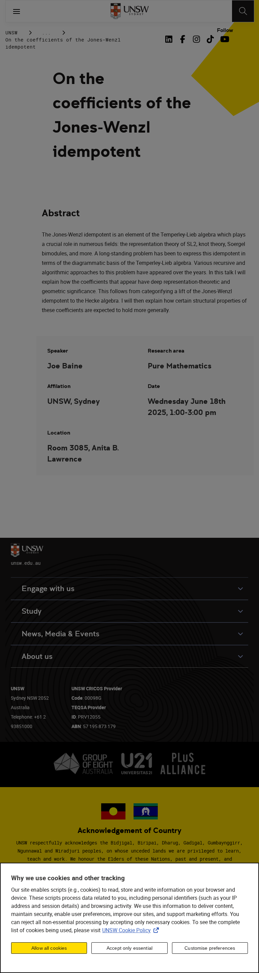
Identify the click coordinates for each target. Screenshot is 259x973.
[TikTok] (210, 39)
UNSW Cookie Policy (132, 930)
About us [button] (37, 656)
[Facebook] (182, 39)
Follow (225, 30)
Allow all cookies (49, 948)
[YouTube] (224, 39)
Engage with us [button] (48, 588)
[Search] (243, 11)
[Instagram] (196, 39)
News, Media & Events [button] (60, 634)
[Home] (130, 11)
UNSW (11, 32)
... (46, 32)
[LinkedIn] (170, 39)
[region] (129, 918)
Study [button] (31, 611)
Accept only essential (129, 948)
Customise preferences (209, 948)
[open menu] (16, 11)
